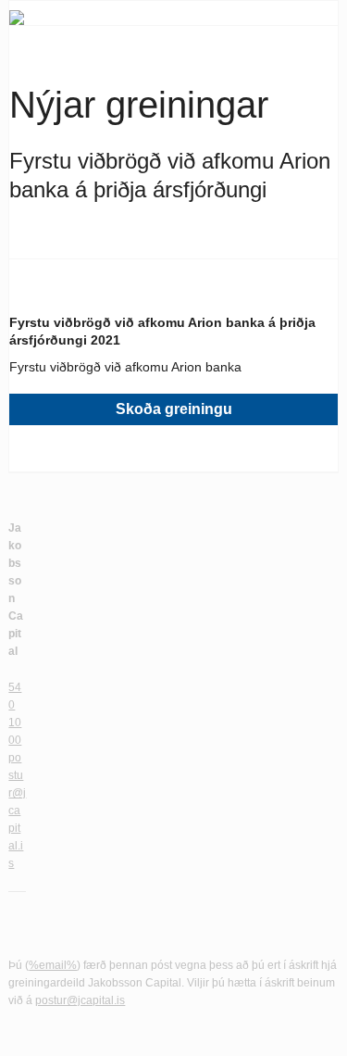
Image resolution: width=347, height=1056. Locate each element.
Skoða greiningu (174, 409)
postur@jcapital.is (17, 810)
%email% (53, 965)
